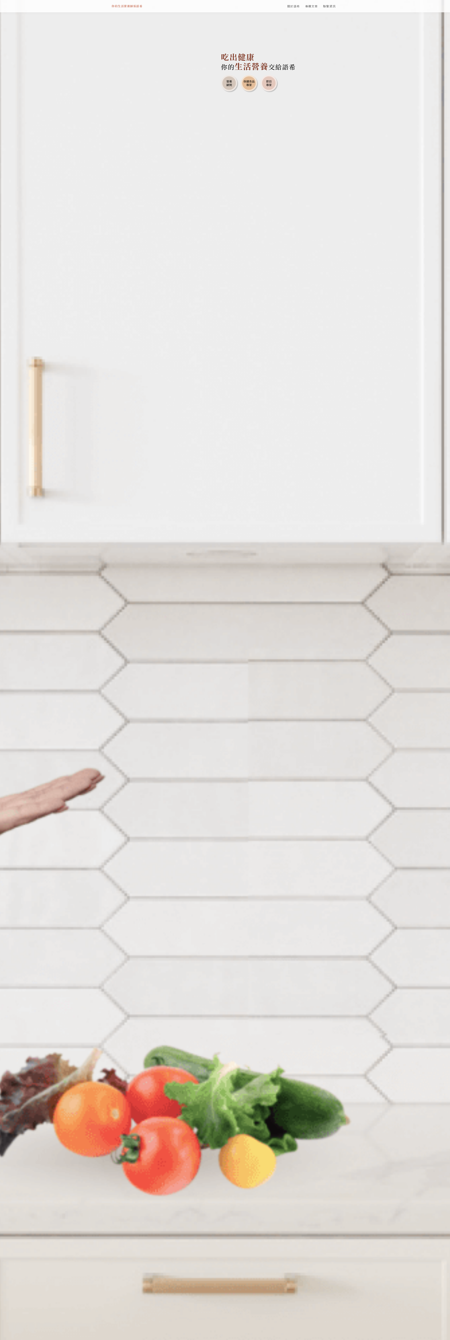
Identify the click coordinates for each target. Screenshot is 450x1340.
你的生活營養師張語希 (127, 6)
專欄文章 (311, 6)
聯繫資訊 (329, 6)
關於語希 (293, 6)
